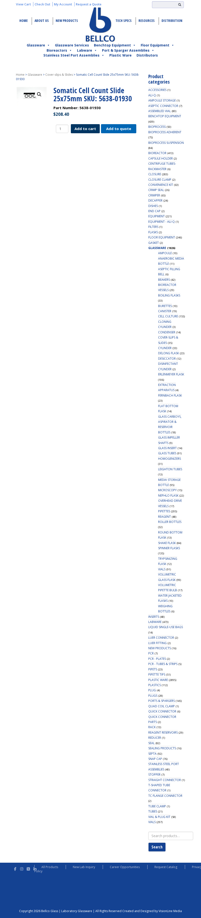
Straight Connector (164, 780)
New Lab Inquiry (84, 867)
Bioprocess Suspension (166, 143)
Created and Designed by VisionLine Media (152, 911)
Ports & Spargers (161, 701)
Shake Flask (167, 543)
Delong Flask (168, 353)
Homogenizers (169, 459)
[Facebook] (15, 868)
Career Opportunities (125, 867)
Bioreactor (157, 153)
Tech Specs (123, 20)
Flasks (153, 232)
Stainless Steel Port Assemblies (71, 55)
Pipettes (164, 511)
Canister (164, 311)
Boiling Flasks (169, 295)
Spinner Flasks (169, 548)
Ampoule (165, 253)
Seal (151, 743)
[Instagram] (22, 868)
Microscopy (167, 490)
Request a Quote (88, 4)
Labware (84, 50)
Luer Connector (161, 638)
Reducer (154, 738)
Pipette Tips (156, 674)
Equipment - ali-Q (161, 222)
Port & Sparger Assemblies (126, 50)
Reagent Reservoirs (163, 732)
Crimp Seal (156, 190)
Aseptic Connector (163, 106)
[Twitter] (28, 868)
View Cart (23, 4)
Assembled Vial (159, 111)
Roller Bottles (169, 522)
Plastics (154, 685)
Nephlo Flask (168, 495)
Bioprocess (157, 127)
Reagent (164, 517)
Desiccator (167, 358)
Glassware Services (72, 45)
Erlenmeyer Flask (171, 374)
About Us (42, 20)
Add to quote (118, 128)
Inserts (153, 617)
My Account (63, 4)
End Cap (154, 211)
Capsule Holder (160, 158)
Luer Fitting (157, 643)
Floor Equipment (155, 45)
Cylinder (165, 348)
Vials (161, 569)
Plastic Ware (120, 55)
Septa (152, 754)
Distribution (172, 20)
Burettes (165, 306)
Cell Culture (168, 316)
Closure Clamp (159, 180)
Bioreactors (57, 50)
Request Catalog (165, 867)
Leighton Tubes (170, 469)
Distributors (147, 55)
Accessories (157, 90)
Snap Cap (155, 759)
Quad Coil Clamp (161, 706)
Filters (153, 227)
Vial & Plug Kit (159, 817)
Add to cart (85, 128)
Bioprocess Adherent (164, 132)
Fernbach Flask (170, 395)
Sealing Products (162, 748)
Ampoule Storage (162, 100)
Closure (154, 174)
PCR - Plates (157, 659)
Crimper (154, 195)
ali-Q (152, 95)
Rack (152, 727)
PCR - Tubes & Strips (162, 664)
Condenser (166, 332)
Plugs (152, 696)
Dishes (153, 206)
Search (157, 847)
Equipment (156, 216)
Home (23, 20)
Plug (152, 690)
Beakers (164, 280)
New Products (67, 20)
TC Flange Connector (165, 796)
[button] (39, 94)
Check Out (42, 4)
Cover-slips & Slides (59, 75)
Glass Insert (167, 448)
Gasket (153, 243)
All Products (49, 867)
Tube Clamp (157, 806)
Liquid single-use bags (165, 627)
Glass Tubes (167, 453)
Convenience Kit (160, 185)
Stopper (154, 774)
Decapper (155, 200)
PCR (151, 653)
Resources (146, 20)
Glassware (36, 45)
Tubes (152, 811)
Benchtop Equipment (112, 45)
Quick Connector (162, 711)
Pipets (152, 669)
